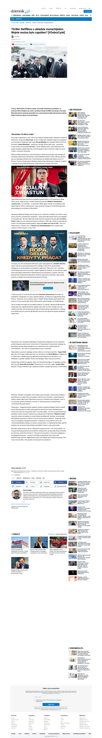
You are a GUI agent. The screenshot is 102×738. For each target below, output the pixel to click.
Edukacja (46, 721)
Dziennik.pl (31, 715)
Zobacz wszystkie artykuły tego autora (20, 504)
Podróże (30, 728)
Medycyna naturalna (65, 723)
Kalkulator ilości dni (83, 719)
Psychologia (63, 726)
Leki (61, 721)
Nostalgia (22, 22)
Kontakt (13, 733)
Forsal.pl (13, 723)
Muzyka (46, 728)
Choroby (62, 724)
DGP (65, 8)
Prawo (62, 718)
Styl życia (63, 728)
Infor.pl (12, 718)
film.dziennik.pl (19, 25)
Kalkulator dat (82, 718)
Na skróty (13, 715)
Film (12, 19)
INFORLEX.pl (58, 8)
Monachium (26, 478)
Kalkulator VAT (82, 723)
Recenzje (19, 19)
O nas (20, 733)
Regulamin (42, 733)
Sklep (89, 8)
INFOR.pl (44, 8)
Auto (30, 718)
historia (38, 478)
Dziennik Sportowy (48, 22)
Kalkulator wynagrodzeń (84, 728)
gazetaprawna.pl (82, 8)
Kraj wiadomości (61, 534)
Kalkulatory (82, 715)
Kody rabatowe (47, 719)
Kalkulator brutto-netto (84, 726)
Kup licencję (26, 472)
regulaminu (52, 700)
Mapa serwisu (66, 733)
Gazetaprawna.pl (15, 719)
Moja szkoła (46, 723)
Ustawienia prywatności (79, 733)
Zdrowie (30, 726)
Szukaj (89, 11)
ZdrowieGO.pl (73, 8)
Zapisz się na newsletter (39, 44)
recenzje (26, 25)
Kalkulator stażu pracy (84, 721)
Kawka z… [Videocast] (37, 22)
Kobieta (45, 718)
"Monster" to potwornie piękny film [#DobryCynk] (19, 507)
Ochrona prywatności (53, 733)
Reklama (27, 733)
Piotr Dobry (16, 36)
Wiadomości (31, 723)
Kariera (34, 733)
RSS (90, 733)
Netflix (19, 478)
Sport (30, 724)
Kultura (45, 729)
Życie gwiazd (47, 724)
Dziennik (13, 25)
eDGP (12, 721)
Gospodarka (31, 721)
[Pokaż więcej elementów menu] (90, 15)
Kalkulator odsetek (83, 724)
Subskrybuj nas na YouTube (21, 44)
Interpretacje (14, 726)
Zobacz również (48, 288)
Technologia (31, 719)
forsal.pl (50, 8)
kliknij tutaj (59, 709)
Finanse (62, 719)
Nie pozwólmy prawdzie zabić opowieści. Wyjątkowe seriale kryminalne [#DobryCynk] (47, 283)
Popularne (51, 534)
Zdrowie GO (28, 22)
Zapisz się (51, 704)
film (33, 478)
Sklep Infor (13, 728)
